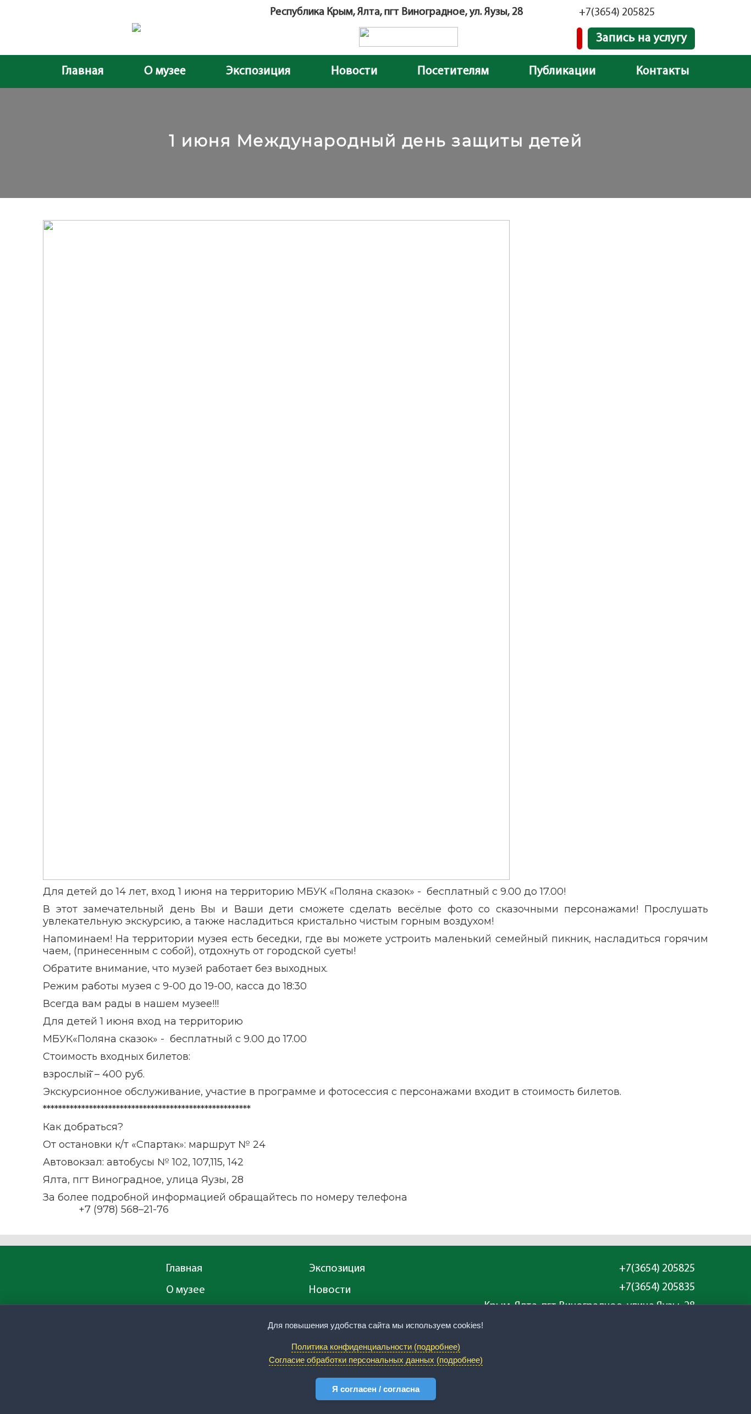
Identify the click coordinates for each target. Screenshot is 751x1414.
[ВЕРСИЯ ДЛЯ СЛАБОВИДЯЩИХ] (579, 38)
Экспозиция (258, 71)
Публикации (562, 71)
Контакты (662, 71)
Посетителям (453, 71)
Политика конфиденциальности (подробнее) (375, 1346)
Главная (83, 71)
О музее (165, 71)
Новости (354, 71)
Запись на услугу (641, 38)
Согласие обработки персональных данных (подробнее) (376, 1360)
